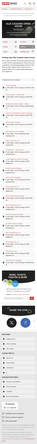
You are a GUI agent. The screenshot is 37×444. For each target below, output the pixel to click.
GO (32, 298)
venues (4, 9)
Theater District (16, 9)
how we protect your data (20, 294)
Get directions (18, 29)
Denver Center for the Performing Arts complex (20, 34)
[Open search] (30, 3)
